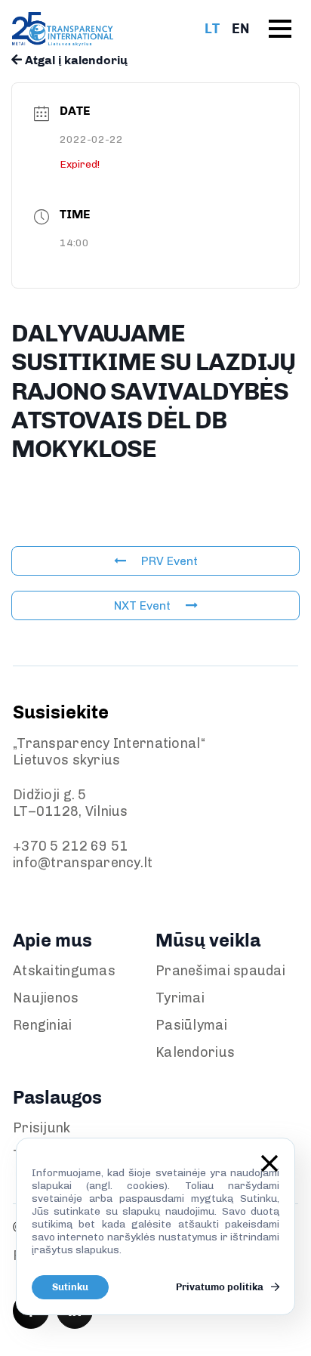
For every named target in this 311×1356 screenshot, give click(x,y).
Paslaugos (57, 1097)
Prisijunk (42, 1128)
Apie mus (52, 940)
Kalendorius (195, 1052)
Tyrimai (180, 998)
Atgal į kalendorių (75, 60)
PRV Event (169, 561)
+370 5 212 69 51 (70, 846)
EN (240, 28)
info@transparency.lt (83, 862)
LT (212, 28)
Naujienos (46, 998)
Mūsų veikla (208, 940)
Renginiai (42, 1025)
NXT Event (142, 605)
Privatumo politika (221, 1287)
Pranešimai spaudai (220, 970)
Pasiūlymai (191, 1025)
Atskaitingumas (64, 970)
